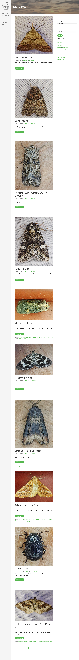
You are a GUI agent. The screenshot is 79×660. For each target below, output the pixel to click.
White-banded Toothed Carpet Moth (31, 643)
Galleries (3, 24)
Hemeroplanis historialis (24, 57)
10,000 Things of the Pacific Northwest (5, 5)
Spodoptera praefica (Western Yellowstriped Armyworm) (31, 194)
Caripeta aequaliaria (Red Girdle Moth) (29, 505)
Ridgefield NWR (65, 47)
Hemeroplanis (30, 71)
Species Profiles (5, 20)
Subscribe (60, 35)
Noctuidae (46, 337)
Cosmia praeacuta (21, 120)
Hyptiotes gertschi (60, 61)
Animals (19, 71)
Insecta (34, 71)
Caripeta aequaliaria (22, 521)
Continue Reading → (19, 68)
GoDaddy (43, 656)
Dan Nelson (25, 60)
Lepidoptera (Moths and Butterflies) (41, 71)
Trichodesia (16, 393)
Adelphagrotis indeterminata (25, 323)
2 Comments (31, 60)
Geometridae (30, 519)
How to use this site (5, 15)
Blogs (3, 17)
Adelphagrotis (20, 337)
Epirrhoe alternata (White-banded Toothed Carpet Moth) (33, 626)
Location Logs (4, 22)
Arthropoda (23, 71)
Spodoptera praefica (22, 212)
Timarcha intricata (22, 568)
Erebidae (26, 71)
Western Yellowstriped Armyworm (31, 212)
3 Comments (33, 123)
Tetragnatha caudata (60, 59)
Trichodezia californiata (23, 377)
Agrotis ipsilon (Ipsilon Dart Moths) (28, 450)
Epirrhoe (26, 641)
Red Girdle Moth (28, 521)
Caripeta (26, 519)
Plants (49, 71)
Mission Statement (5, 13)
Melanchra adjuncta (22, 268)
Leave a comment (34, 271)
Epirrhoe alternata (22, 643)
